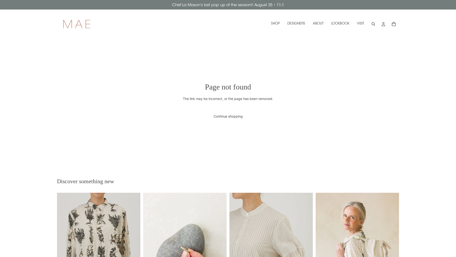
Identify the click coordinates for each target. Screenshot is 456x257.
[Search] (373, 24)
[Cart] (394, 24)
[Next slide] (306, 250)
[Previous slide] (236, 250)
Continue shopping (228, 116)
